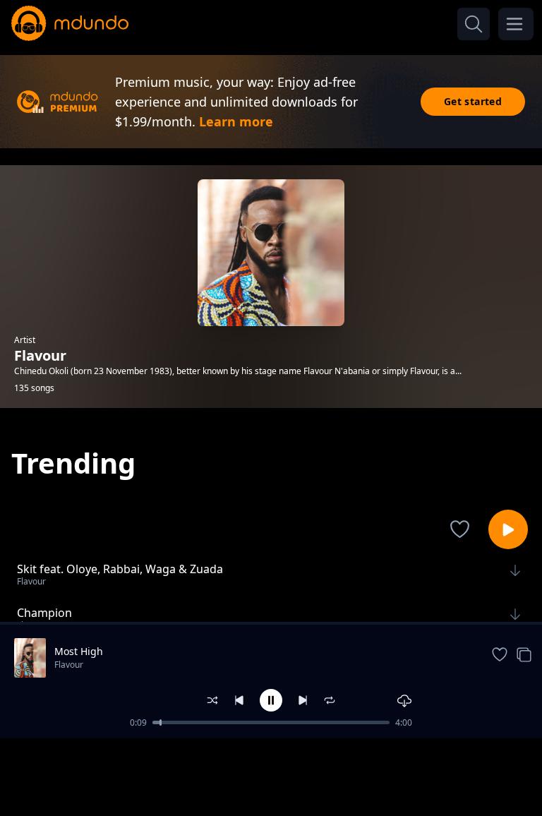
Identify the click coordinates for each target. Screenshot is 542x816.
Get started (473, 101)
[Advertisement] (271, 776)
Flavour (68, 665)
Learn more (236, 121)
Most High (78, 651)
